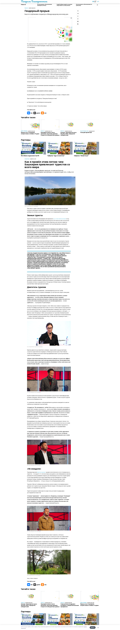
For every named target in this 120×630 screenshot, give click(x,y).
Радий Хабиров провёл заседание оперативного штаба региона (64, 5)
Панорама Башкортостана (34, 1)
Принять (93, 627)
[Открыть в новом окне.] (30, 113)
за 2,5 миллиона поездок (59, 218)
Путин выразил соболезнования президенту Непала (44, 5)
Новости (23, 4)
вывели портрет (41, 472)
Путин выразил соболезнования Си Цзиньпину (84, 5)
